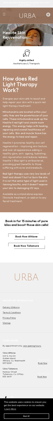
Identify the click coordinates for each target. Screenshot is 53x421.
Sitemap (6, 323)
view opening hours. (32, 346)
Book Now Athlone (26, 236)
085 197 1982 (44, 360)
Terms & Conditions (12, 312)
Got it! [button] (26, 416)
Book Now (42, 363)
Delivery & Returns (11, 307)
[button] (4, 14)
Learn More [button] (10, 409)
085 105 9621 (44, 373)
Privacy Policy (9, 318)
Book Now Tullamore (26, 245)
